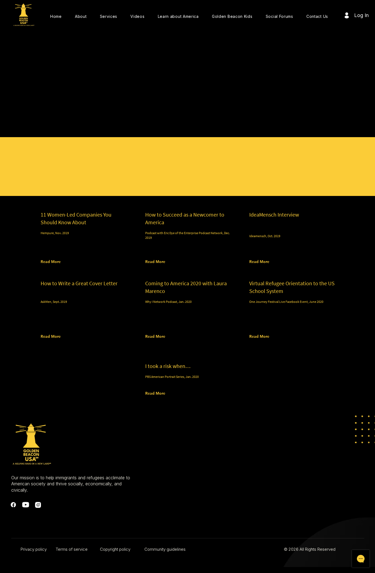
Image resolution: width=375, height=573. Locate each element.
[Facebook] (13, 504)
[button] (80, 16)
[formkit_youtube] (25, 504)
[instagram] (38, 504)
